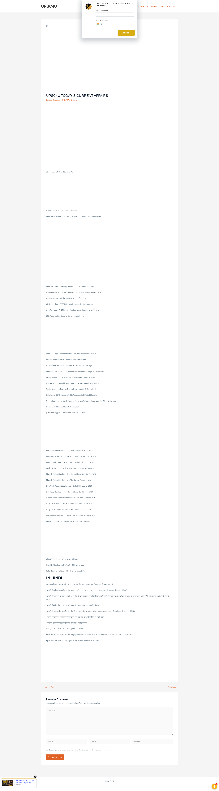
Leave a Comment (53, 100)
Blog (162, 6)
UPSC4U (49, 6)
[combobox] (100, 24)
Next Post (173, 687)
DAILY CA (65, 100)
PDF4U (154, 6)
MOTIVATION (142, 6)
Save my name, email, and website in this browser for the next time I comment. (80, 750)
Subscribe (126, 33)
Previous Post (47, 687)
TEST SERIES (171, 6)
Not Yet (108, 33)
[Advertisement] (109, 121)
